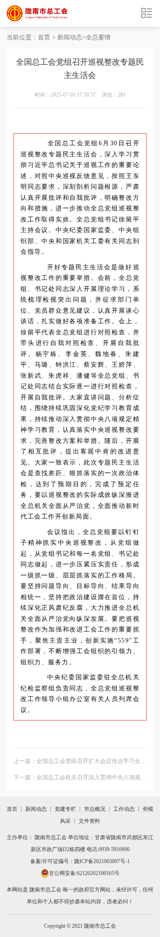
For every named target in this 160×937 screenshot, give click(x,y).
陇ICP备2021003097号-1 (102, 861)
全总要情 (98, 37)
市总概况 (94, 809)
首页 (44, 37)
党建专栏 (65, 809)
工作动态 (124, 809)
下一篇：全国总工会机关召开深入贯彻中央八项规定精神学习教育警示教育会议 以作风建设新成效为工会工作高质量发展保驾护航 (79, 778)
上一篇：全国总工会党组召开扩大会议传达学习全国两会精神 (79, 762)
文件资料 (89, 821)
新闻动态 (69, 37)
